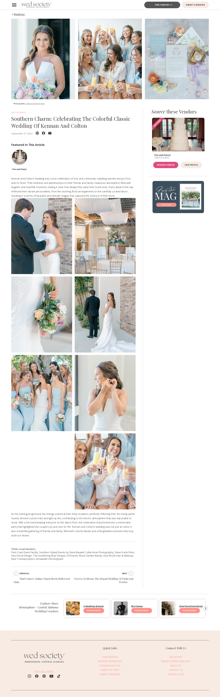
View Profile (191, 165)
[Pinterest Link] (44, 677)
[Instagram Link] (29, 677)
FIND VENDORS (110, 657)
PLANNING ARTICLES (109, 665)
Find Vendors (162, 5)
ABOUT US (175, 665)
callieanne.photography (35, 103)
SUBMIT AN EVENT (110, 670)
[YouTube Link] (51, 677)
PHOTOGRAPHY (18, 112)
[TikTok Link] (58, 677)
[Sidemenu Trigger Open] (14, 5)
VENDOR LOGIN (176, 674)
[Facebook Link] (36, 677)
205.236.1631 (175, 657)
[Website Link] (44, 663)
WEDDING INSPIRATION (110, 661)
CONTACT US (175, 670)
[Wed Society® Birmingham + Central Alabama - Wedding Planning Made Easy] (37, 4)
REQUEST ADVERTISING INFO (176, 661)
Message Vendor (166, 165)
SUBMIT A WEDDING (195, 5)
